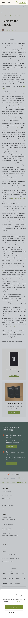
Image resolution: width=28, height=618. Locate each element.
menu (3, 2)
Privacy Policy (19, 601)
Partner (22, 2)
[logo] (8, 2)
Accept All (14, 607)
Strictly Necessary (14, 612)
